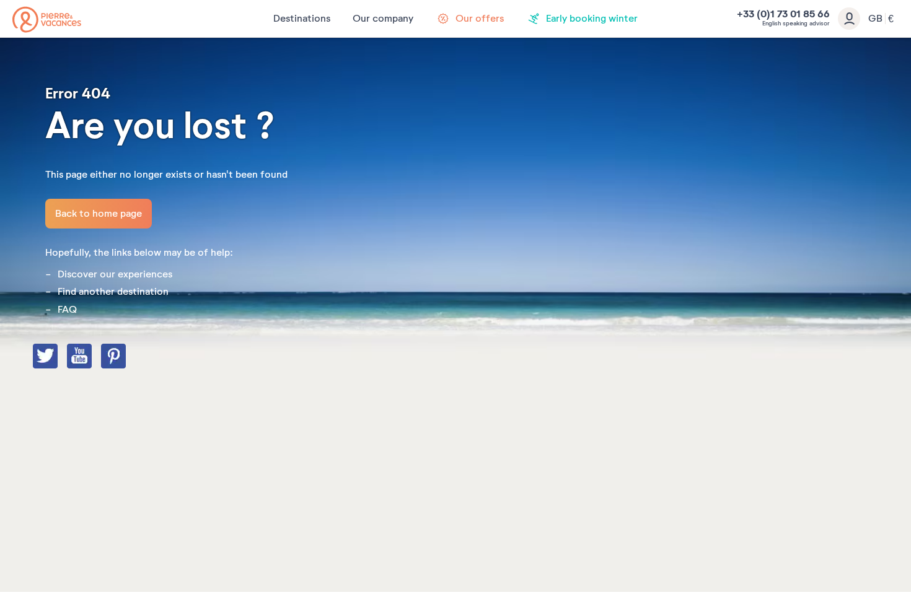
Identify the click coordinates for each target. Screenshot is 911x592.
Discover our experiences (115, 274)
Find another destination (113, 291)
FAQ (67, 309)
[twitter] (57, 357)
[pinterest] (125, 357)
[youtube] (91, 357)
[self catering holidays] (46, 19)
